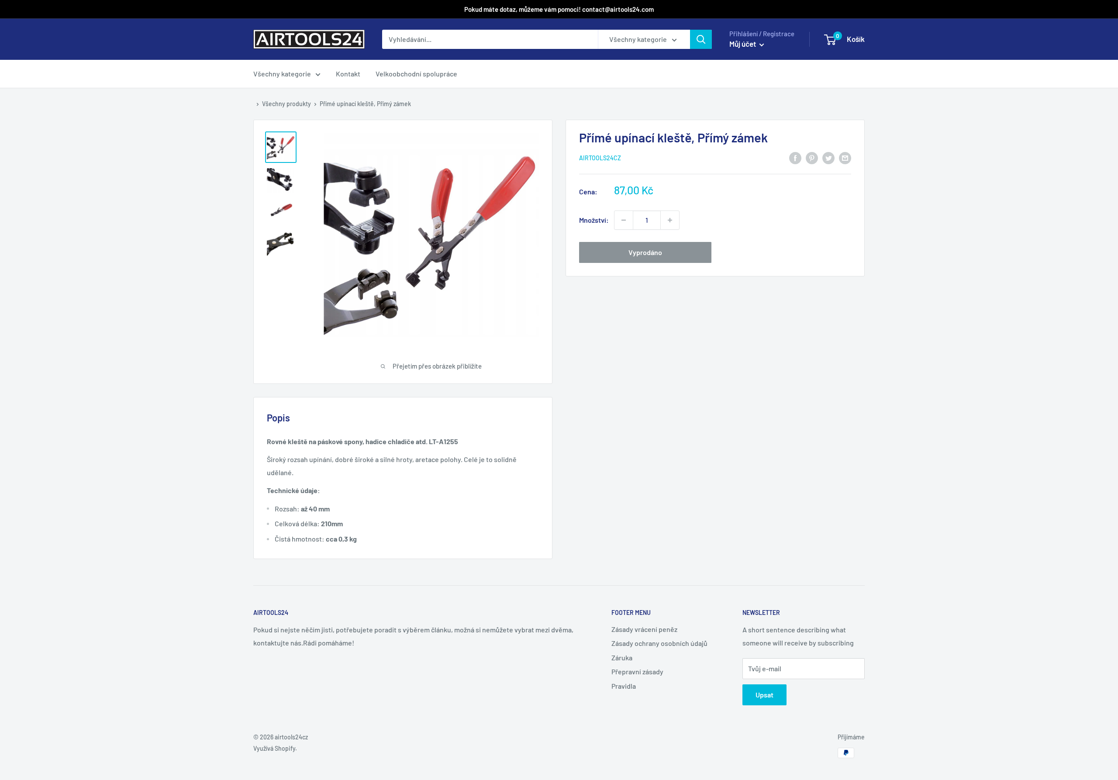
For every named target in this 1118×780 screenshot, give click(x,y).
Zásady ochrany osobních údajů (659, 643)
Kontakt (348, 73)
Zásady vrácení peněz (644, 629)
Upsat (764, 694)
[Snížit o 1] (670, 220)
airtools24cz (600, 158)
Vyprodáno (645, 252)
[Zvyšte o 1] (623, 220)
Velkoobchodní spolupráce (416, 73)
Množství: (594, 220)
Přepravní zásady (637, 671)
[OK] (701, 39)
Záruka (621, 657)
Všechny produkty (286, 103)
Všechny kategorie (282, 73)
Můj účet (743, 43)
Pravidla (623, 686)
